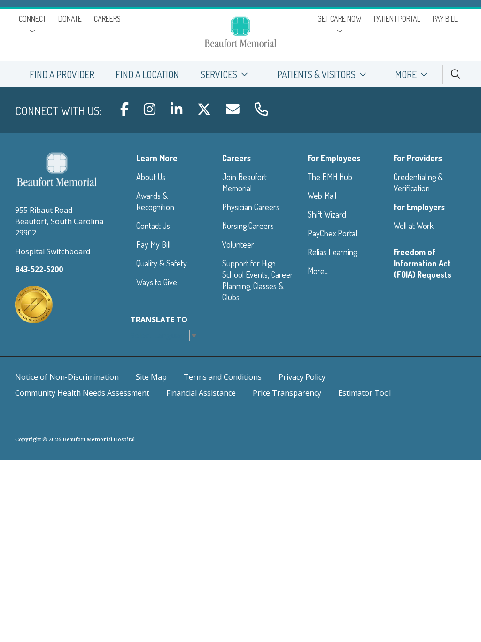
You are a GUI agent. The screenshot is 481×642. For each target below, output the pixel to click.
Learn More (157, 158)
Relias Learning (332, 252)
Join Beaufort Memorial (244, 182)
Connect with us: (58, 110)
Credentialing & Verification (418, 182)
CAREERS (107, 18)
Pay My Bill (153, 244)
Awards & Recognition (155, 201)
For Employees (334, 158)
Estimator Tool (364, 393)
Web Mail (322, 195)
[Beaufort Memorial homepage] (240, 33)
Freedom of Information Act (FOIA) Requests (422, 263)
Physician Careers (250, 207)
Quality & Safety (161, 263)
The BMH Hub (330, 177)
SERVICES (219, 74)
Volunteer (238, 244)
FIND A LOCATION (147, 74)
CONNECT (32, 18)
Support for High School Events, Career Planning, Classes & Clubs (257, 280)
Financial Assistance (201, 393)
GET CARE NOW (340, 18)
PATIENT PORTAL (397, 18)
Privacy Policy (302, 377)
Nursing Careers (248, 225)
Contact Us (153, 225)
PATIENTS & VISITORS (316, 74)
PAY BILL (445, 18)
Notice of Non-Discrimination (67, 377)
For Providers (418, 158)
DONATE (70, 18)
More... (318, 271)
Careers (236, 158)
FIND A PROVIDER (62, 74)
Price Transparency (287, 393)
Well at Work (414, 225)
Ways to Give (156, 282)
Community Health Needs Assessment (82, 393)
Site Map (151, 377)
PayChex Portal (332, 233)
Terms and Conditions (223, 377)
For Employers (419, 207)
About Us (150, 177)
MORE (406, 74)
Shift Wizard (327, 214)
